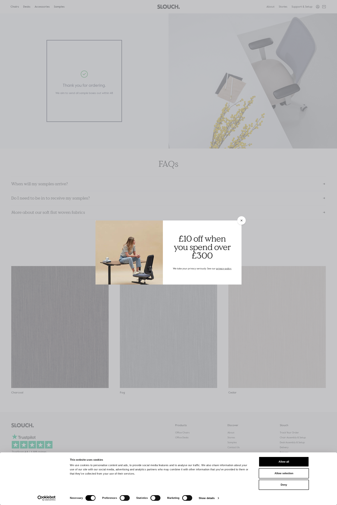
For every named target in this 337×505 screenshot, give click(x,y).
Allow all (284, 461)
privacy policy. (224, 268)
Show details (207, 498)
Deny (284, 484)
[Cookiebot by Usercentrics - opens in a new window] (46, 498)
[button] (241, 220)
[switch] (125, 498)
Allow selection (284, 473)
